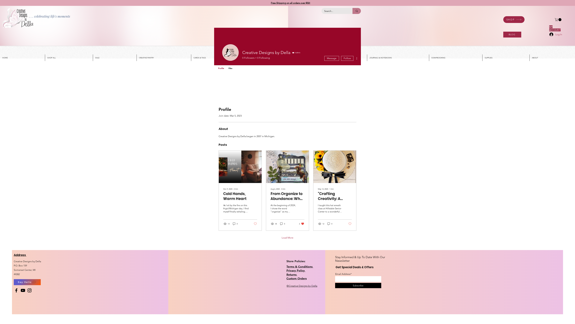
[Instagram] (29, 290)
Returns (291, 274)
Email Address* (343, 274)
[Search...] (356, 11)
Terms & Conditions (299, 266)
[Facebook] (16, 290)
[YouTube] (23, 290)
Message (331, 58)
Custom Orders (296, 278)
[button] (558, 19)
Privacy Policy (296, 270)
